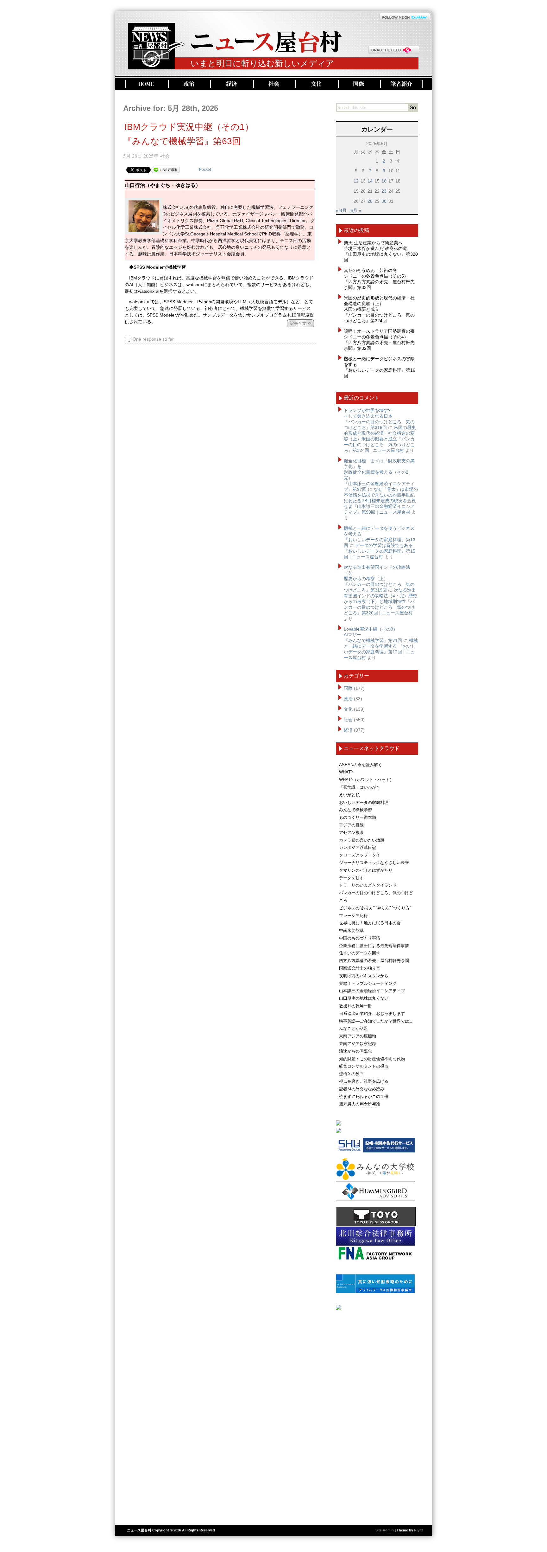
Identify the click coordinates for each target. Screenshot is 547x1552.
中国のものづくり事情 (359, 938)
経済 (231, 84)
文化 (315, 84)
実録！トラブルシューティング (368, 983)
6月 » (355, 210)
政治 (188, 84)
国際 (358, 84)
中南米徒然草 (351, 930)
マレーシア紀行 (353, 915)
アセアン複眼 (351, 832)
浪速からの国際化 (355, 1051)
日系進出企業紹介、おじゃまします (372, 1013)
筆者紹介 (401, 84)
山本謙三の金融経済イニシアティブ (372, 990)
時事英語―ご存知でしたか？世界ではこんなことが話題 (376, 1025)
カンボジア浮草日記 (357, 847)
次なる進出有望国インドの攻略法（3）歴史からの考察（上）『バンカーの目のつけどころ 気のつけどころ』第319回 (379, 579)
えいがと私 (349, 794)
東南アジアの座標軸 (357, 1036)
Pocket (205, 169)
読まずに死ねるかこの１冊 (363, 1096)
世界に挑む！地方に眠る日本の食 (370, 922)
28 (370, 201)
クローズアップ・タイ (359, 855)
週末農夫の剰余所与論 (359, 1103)
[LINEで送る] (165, 169)
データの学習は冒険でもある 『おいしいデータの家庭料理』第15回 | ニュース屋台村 (379, 551)
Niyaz (418, 1530)
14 (370, 180)
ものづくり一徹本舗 (357, 817)
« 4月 (341, 210)
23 (384, 191)
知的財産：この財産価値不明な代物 (372, 1058)
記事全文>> (300, 323)
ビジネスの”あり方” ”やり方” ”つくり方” (375, 908)
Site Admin (384, 1530)
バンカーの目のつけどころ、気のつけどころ (376, 896)
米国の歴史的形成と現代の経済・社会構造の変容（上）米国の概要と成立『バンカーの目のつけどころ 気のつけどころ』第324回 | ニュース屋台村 (380, 439)
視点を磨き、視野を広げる (363, 1081)
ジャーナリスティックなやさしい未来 (374, 862)
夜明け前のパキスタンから (363, 975)
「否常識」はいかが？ (359, 787)
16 (384, 180)
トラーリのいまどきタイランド (368, 885)
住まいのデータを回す (359, 953)
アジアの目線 (351, 825)
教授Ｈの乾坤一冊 (355, 1006)
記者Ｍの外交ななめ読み (361, 1089)
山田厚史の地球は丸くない (363, 998)
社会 (273, 84)
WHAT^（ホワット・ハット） (366, 779)
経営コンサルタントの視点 (363, 1066)
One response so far (153, 339)
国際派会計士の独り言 (359, 968)
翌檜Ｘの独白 (351, 1073)
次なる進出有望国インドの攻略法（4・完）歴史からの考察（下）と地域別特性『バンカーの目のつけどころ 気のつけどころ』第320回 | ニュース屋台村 (380, 601)
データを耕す (351, 877)
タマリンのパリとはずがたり (366, 870)
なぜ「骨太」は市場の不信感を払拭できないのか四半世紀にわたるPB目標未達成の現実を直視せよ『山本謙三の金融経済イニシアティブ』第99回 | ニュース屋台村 (381, 501)
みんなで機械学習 (355, 809)
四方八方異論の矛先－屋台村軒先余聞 (374, 960)
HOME (146, 84)
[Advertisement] (377, 1415)
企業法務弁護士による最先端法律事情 (374, 945)
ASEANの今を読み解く (360, 764)
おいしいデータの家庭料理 (363, 802)
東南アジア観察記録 (357, 1043)
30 (384, 201)
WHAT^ (346, 772)
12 (356, 180)
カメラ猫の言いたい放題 (361, 840)
